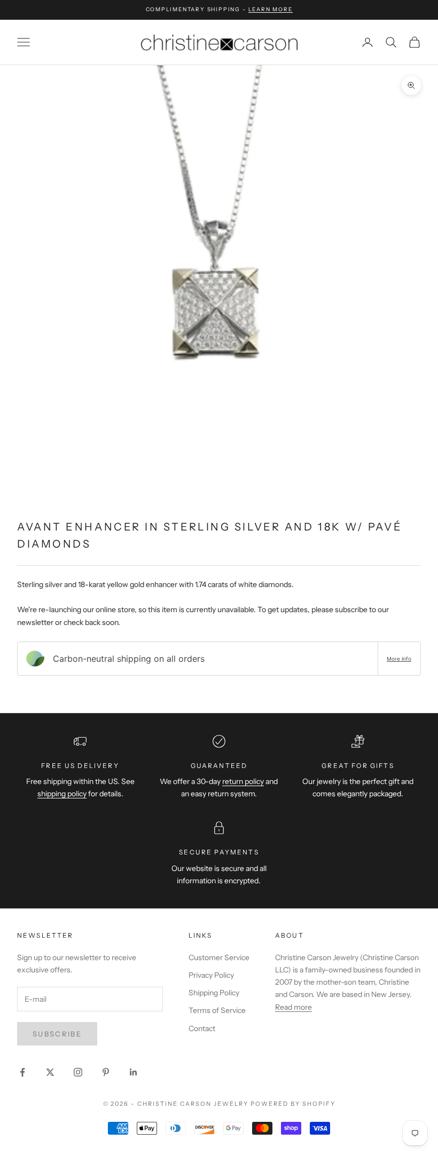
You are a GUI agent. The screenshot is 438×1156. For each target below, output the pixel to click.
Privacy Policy (211, 975)
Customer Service (219, 957)
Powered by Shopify (293, 1103)
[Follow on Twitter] (50, 1072)
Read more (293, 1007)
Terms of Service (217, 1010)
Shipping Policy (214, 992)
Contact (202, 1028)
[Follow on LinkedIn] (133, 1072)
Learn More (270, 9)
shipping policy (62, 793)
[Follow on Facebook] (22, 1072)
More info (399, 658)
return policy (243, 781)
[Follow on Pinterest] (105, 1072)
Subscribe (57, 1034)
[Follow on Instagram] (78, 1072)
